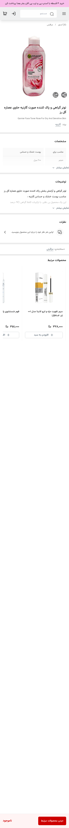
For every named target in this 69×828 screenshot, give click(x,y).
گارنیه (58, 125)
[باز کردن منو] (63, 13)
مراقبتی (50, 24)
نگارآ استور (62, 24)
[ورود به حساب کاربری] (14, 13)
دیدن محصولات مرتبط (52, 821)
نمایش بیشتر (62, 168)
